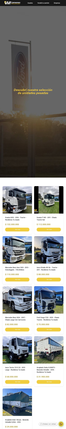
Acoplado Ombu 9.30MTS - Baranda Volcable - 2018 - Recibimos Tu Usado (46, 370)
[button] (61, 424)
